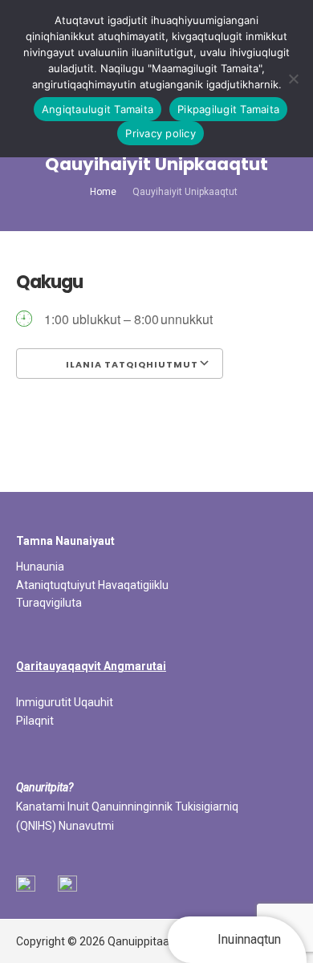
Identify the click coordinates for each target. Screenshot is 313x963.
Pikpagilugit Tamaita (228, 109)
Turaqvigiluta (49, 602)
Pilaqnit (35, 720)
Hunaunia (40, 566)
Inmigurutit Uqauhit (64, 702)
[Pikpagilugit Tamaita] (293, 79)
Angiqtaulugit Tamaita (97, 109)
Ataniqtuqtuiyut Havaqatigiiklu (92, 585)
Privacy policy (160, 133)
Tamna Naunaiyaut (65, 540)
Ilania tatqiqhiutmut (130, 364)
